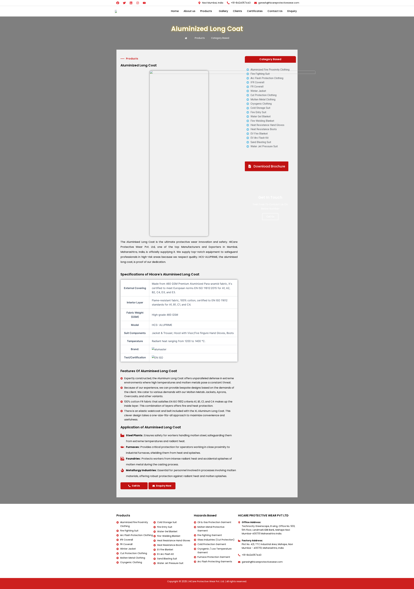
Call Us (136, 485)
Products (206, 11)
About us (189, 11)
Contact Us (275, 11)
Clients (237, 11)
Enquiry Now (163, 485)
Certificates (255, 11)
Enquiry (292, 11)
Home (175, 11)
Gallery (223, 11)
